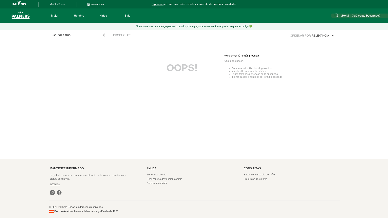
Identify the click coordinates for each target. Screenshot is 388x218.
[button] (98, 184)
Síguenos (157, 4)
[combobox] (359, 15)
